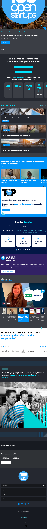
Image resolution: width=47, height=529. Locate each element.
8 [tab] (29, 249)
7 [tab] (27, 249)
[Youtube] (22, 504)
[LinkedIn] (18, 504)
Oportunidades (6, 490)
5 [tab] (8, 346)
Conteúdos (5, 494)
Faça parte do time (23, 517)
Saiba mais (5, 44)
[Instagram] (25, 504)
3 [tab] (20, 249)
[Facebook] (28, 504)
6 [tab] (25, 249)
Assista (8, 303)
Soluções (5, 485)
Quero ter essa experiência (8, 271)
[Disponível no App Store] (16, 458)
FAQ (3, 499)
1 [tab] (16, 249)
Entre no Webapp (6, 463)
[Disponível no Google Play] (6, 458)
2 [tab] (3, 49)
